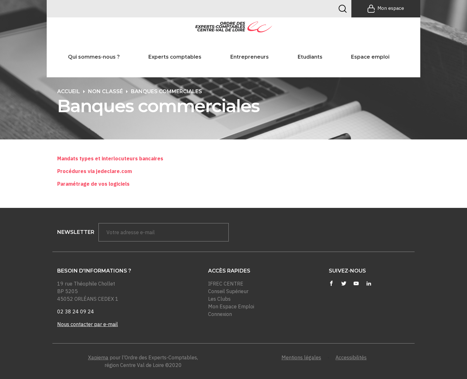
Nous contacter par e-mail (87, 324)
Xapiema (98, 357)
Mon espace (390, 8)
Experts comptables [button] (174, 57)
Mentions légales (301, 357)
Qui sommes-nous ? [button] (94, 57)
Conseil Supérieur (228, 291)
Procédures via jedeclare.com (94, 171)
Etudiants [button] (310, 57)
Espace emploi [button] (370, 57)
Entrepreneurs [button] (249, 57)
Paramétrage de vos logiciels (93, 184)
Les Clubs (219, 299)
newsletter (75, 232)
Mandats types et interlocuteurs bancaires (110, 158)
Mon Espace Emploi (231, 306)
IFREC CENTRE (225, 283)
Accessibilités (351, 357)
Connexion (220, 314)
